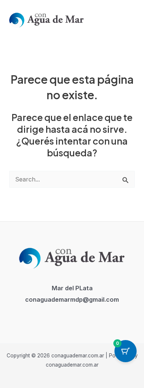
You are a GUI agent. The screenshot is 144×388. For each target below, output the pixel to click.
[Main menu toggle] (129, 19)
